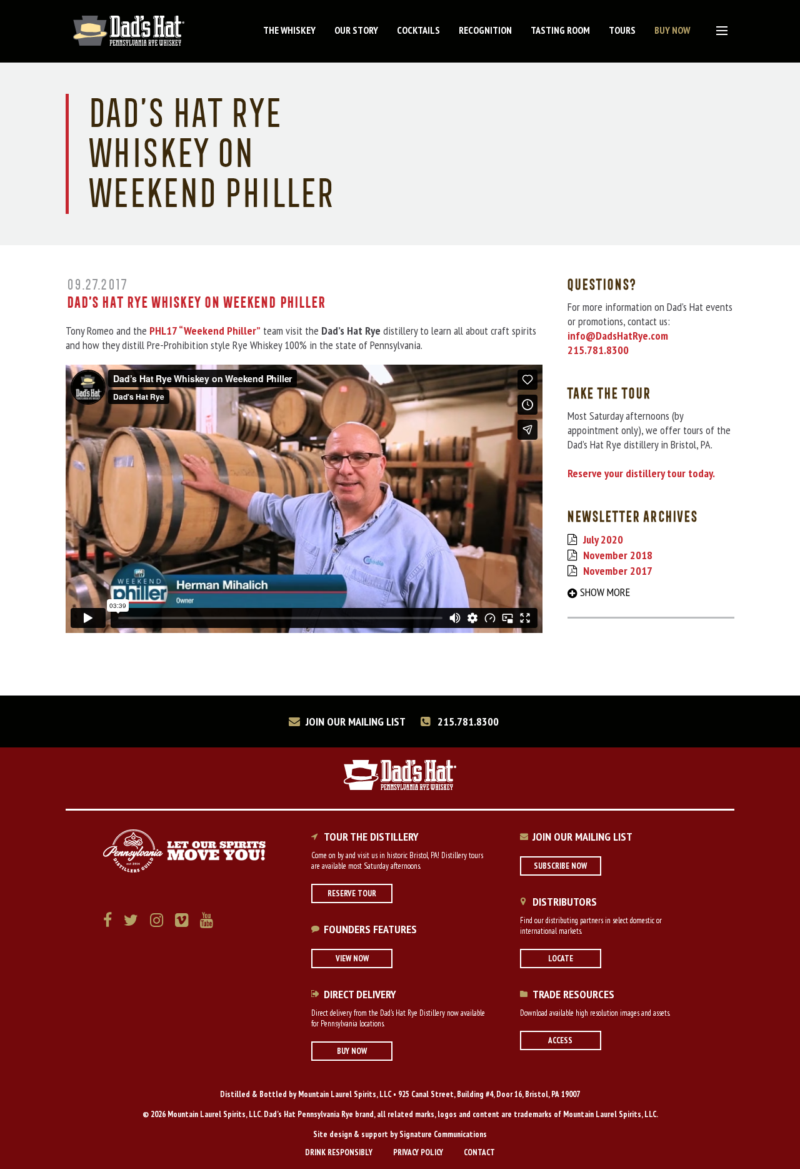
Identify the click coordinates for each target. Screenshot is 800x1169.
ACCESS (560, 1040)
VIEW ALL (718, 32)
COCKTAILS (418, 30)
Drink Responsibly (338, 1152)
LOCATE (560, 958)
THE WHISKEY (289, 30)
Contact (479, 1152)
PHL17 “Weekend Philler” (205, 330)
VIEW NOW (352, 958)
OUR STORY (356, 30)
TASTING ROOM (560, 30)
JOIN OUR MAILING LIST (354, 721)
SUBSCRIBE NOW (560, 866)
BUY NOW (672, 30)
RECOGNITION (485, 30)
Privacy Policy (418, 1152)
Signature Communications (443, 1134)
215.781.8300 (467, 721)
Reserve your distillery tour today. (641, 473)
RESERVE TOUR (352, 893)
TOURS (622, 30)
